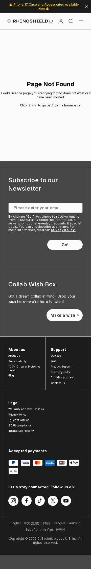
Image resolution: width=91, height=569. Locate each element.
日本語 (46, 523)
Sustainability (17, 361)
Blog (11, 375)
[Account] (61, 21)
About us (14, 355)
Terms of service (18, 419)
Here (32, 105)
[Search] (70, 21)
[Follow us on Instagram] (13, 501)
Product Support (61, 366)
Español (32, 529)
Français (59, 523)
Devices (56, 355)
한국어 (60, 529)
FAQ (53, 361)
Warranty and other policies (26, 409)
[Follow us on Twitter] (53, 501)
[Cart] (51, 21)
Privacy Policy (17, 414)
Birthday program (62, 377)
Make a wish (63, 315)
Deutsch (73, 523)
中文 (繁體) (31, 523)
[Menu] (80, 21)
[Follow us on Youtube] (66, 501)
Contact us (58, 382)
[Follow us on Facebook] (26, 501)
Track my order (60, 372)
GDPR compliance (19, 425)
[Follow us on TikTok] (40, 501)
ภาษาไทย (47, 529)
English (15, 523)
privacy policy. (63, 230)
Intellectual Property (21, 430)
